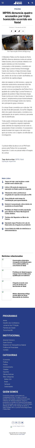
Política (5, 362)
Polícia (5, 364)
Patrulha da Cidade (9, 328)
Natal (22, 159)
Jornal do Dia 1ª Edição (11, 325)
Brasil (6, 382)
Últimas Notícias (8, 374)
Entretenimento (8, 367)
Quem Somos (7, 342)
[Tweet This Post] (15, 31)
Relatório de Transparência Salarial (14, 345)
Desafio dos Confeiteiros (11, 323)
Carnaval (7, 384)
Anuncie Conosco (9, 340)
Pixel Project (22, 434)
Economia (6, 360)
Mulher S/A (7, 379)
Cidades (5, 369)
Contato (5, 350)
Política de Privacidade (10, 347)
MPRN (17, 159)
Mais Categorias (8, 377)
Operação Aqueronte (9, 161)
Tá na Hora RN (8, 330)
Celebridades (8, 386)
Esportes (6, 372)
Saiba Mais (6, 409)
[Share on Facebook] (11, 31)
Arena (5, 320)
